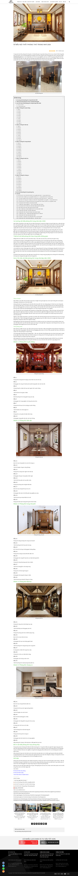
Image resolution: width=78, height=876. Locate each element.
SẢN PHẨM (38, 1)
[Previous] (14, 812)
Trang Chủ (19, 1)
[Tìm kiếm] (69, 2)
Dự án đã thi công (54, 1)
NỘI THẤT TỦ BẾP (30, 1)
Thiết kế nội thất (45, 1)
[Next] (64, 812)
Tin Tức (60, 1)
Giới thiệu (24, 1)
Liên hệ (64, 1)
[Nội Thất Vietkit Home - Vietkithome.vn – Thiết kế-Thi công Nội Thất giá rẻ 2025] (11, 2)
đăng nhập (21, 831)
